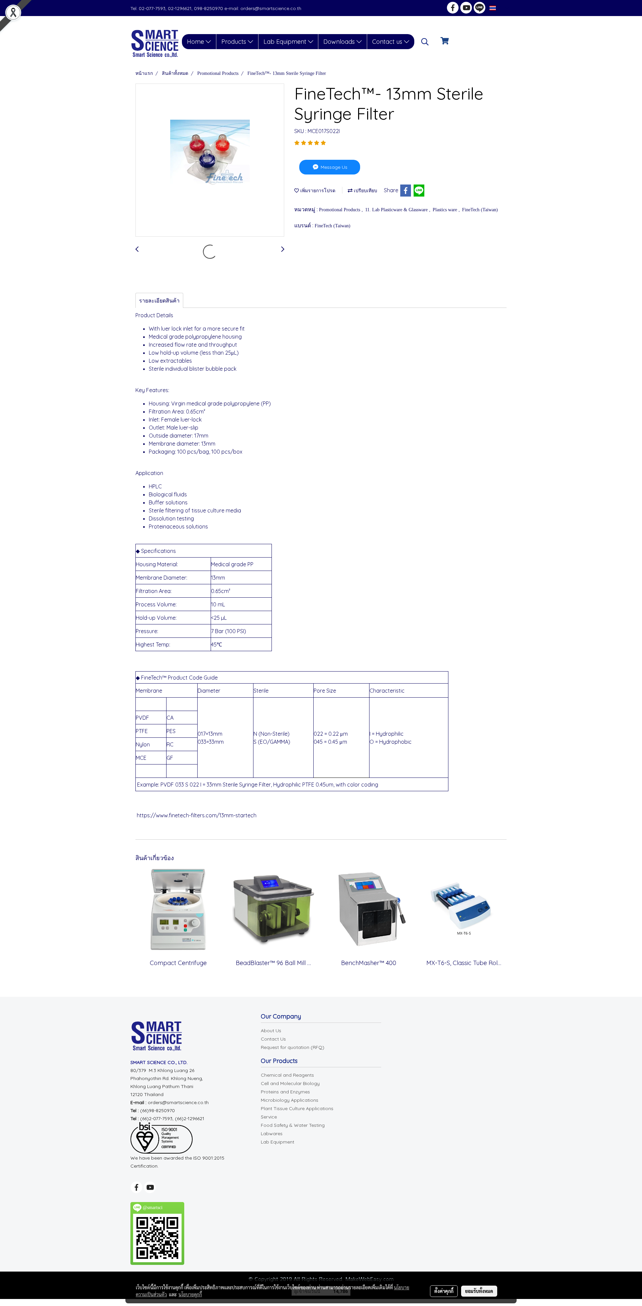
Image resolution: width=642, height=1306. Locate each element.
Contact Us (273, 1039)
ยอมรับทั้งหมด (479, 1291)
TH (500, 7)
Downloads (339, 41)
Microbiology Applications (289, 1100)
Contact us (388, 41)
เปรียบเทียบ (364, 190)
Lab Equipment (285, 41)
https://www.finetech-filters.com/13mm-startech (196, 815)
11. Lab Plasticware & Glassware (397, 209)
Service (269, 1117)
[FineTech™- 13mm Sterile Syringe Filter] (210, 160)
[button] (425, 41)
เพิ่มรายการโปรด (317, 190)
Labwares (272, 1134)
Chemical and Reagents (287, 1075)
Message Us (333, 167)
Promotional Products (340, 209)
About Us (271, 1031)
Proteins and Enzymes (285, 1092)
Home (196, 41)
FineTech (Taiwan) (480, 209)
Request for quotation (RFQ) (292, 1047)
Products (234, 41)
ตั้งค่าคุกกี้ (443, 1291)
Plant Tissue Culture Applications (297, 1108)
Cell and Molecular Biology (290, 1083)
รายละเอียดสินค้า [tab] (159, 300)
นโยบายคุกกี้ (190, 1294)
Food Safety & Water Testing (293, 1125)
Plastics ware (445, 209)
